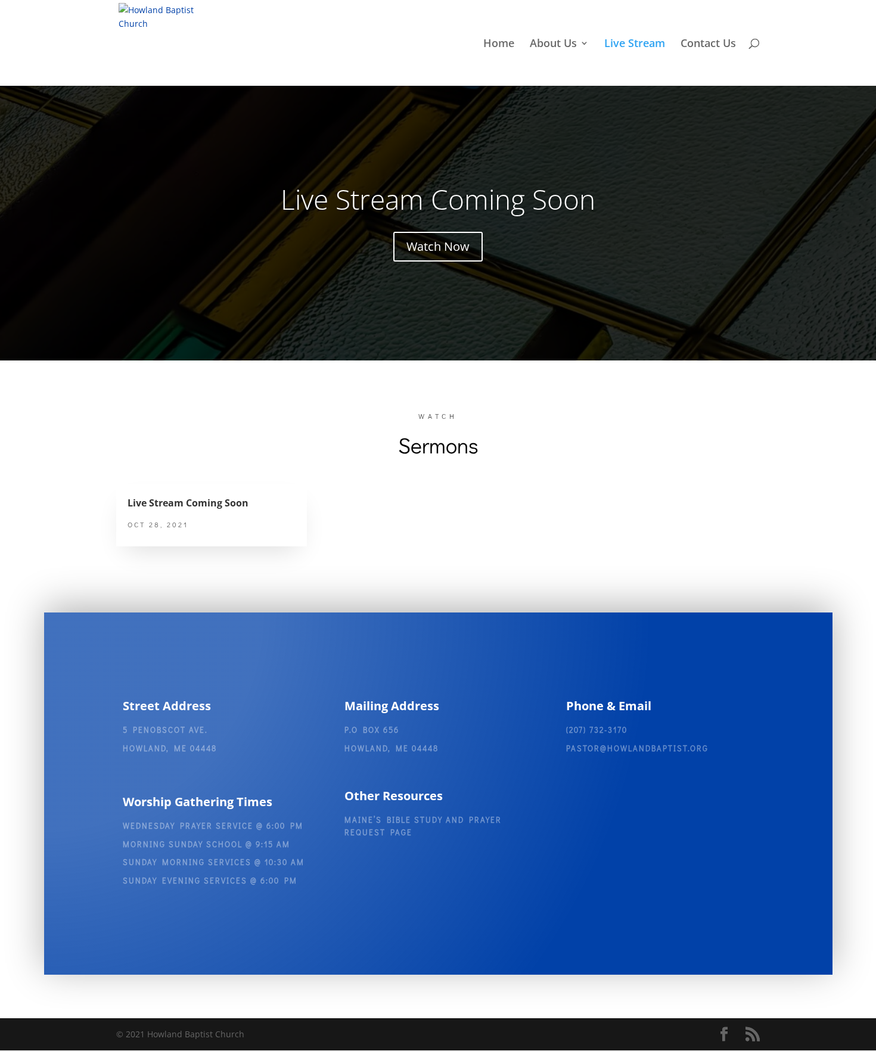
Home (498, 44)
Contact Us (708, 44)
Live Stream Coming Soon (438, 199)
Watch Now (438, 246)
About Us (553, 44)
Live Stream (634, 44)
